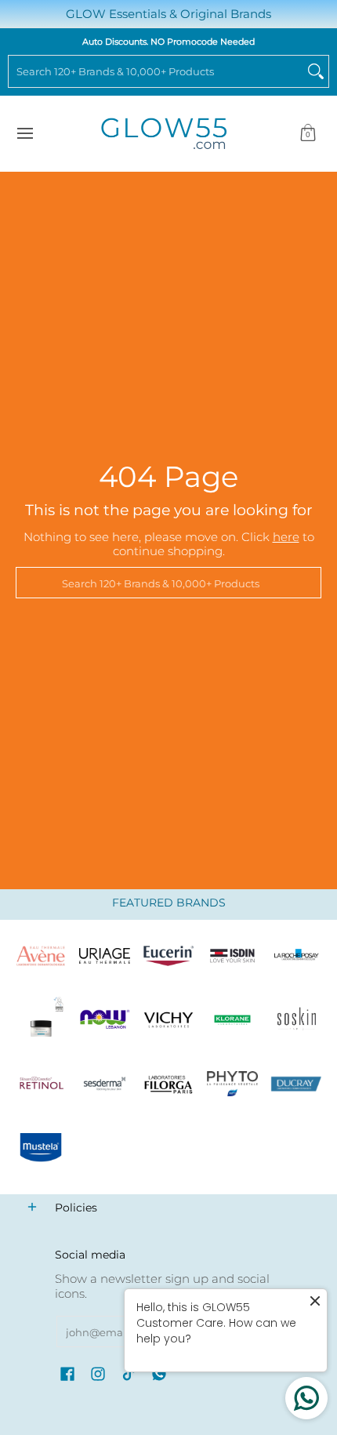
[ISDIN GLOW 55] (233, 956)
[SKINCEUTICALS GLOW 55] (41, 1020)
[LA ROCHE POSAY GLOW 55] (296, 956)
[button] (308, 134)
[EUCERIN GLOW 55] (168, 956)
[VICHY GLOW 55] (168, 1020)
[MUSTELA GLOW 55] (41, 1148)
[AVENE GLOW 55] (41, 956)
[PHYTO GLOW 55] (233, 1083)
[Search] (315, 71)
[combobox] (156, 71)
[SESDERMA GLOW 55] (105, 1083)
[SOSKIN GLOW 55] (296, 1020)
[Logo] (105, 1020)
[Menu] (24, 134)
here (286, 536)
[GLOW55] (163, 134)
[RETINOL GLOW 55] (41, 1083)
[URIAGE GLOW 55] (105, 956)
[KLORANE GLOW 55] (233, 1020)
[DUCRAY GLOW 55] (296, 1083)
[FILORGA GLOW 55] (168, 1083)
